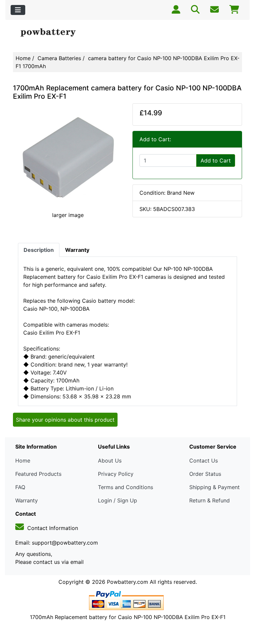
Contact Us (203, 460)
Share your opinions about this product (65, 419)
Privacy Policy (115, 474)
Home (23, 58)
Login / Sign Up (117, 500)
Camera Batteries (59, 58)
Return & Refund (209, 500)
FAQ (20, 487)
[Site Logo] (51, 33)
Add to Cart (216, 160)
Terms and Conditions (125, 487)
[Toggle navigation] (18, 10)
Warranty (26, 500)
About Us (110, 460)
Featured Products (38, 474)
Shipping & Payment (214, 487)
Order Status (205, 474)
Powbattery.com (127, 581)
